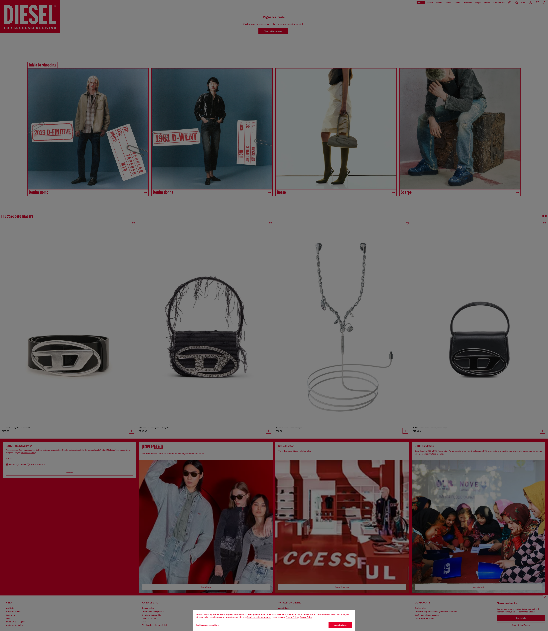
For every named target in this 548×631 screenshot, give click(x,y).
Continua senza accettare (207, 625)
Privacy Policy (292, 617)
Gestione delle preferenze (259, 617)
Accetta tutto (340, 625)
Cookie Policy (306, 617)
